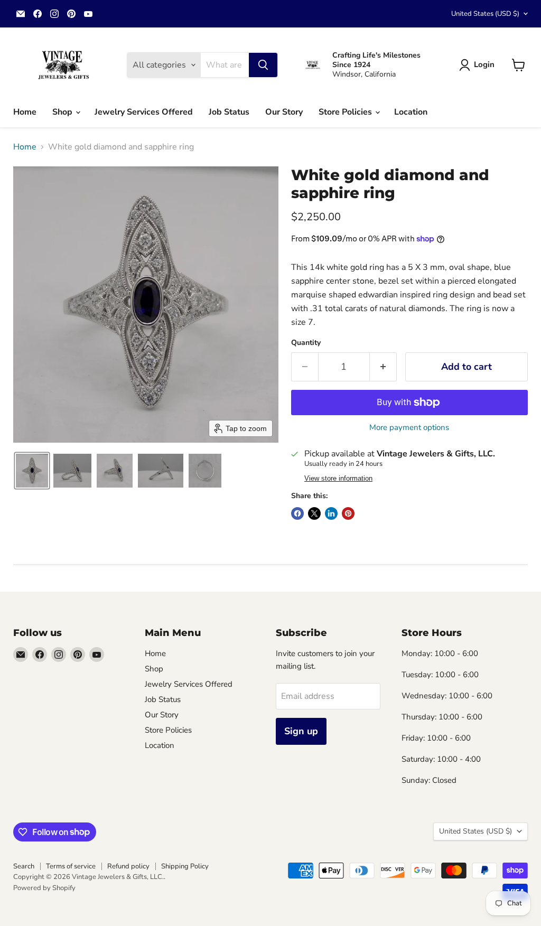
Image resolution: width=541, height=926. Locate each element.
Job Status (229, 112)
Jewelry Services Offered (144, 112)
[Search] (263, 65)
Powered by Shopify (44, 888)
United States (485, 13)
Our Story (284, 112)
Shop (63, 112)
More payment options (409, 427)
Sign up (301, 731)
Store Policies (346, 112)
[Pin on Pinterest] (348, 513)
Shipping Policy (185, 866)
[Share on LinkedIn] (331, 513)
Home (24, 112)
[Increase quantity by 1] (383, 366)
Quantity (306, 343)
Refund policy (128, 866)
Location (410, 112)
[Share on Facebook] (297, 513)
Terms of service (71, 866)
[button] (479, 65)
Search (23, 866)
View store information (338, 478)
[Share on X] (314, 513)
